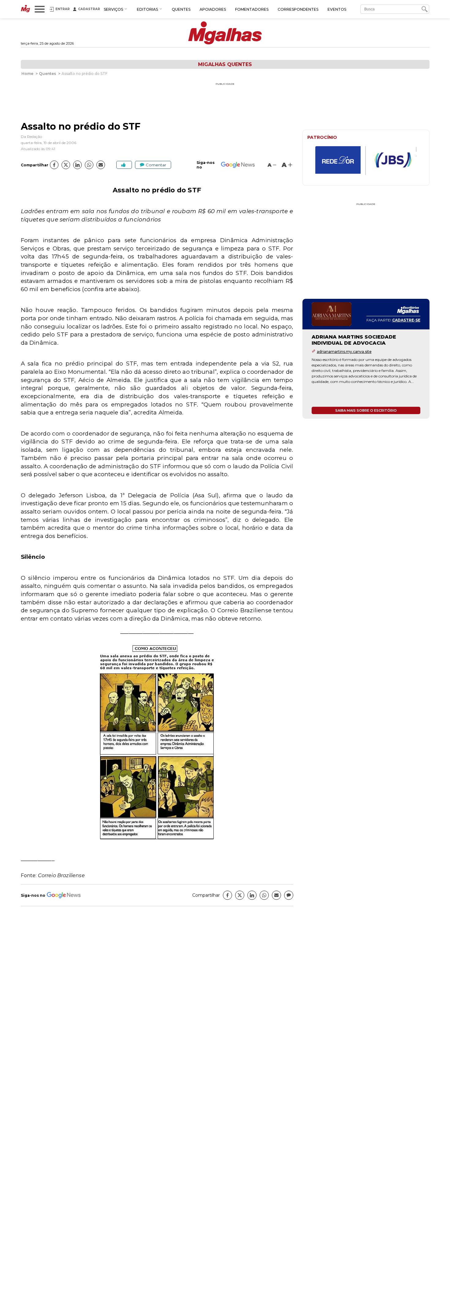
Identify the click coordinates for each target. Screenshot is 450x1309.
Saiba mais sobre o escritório (366, 410)
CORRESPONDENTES (298, 9)
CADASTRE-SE (406, 320)
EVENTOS (337, 9)
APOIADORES (213, 9)
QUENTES (181, 9)
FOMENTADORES (251, 9)
